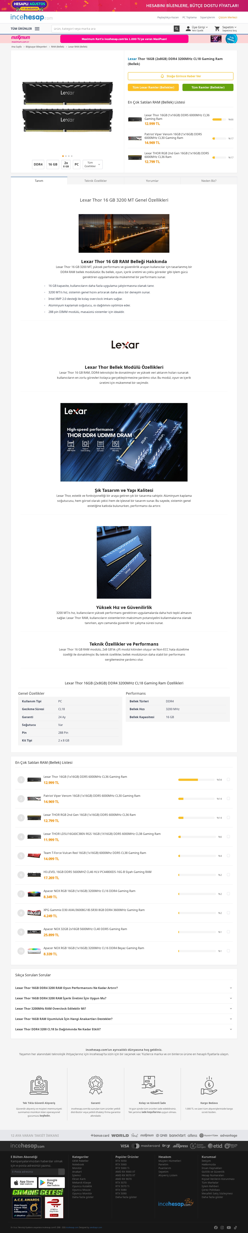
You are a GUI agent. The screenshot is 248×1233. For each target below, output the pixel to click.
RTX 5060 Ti (122, 1168)
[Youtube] (229, 1227)
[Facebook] (216, 1227)
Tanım (39, 181)
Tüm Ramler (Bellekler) (208, 87)
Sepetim (163, 1171)
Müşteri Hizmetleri (169, 1160)
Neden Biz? (208, 181)
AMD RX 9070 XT (125, 1175)
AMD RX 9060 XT (125, 1171)
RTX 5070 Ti (122, 1186)
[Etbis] (54, 1207)
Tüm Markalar (210, 1182)
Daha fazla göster (83, 1197)
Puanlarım (164, 1168)
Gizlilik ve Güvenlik (213, 1171)
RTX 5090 (121, 1193)
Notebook (78, 1164)
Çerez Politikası (211, 1189)
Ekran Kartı (79, 1179)
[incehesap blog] (176, 1192)
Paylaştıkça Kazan (168, 17)
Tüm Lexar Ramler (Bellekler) (153, 87)
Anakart (77, 1171)
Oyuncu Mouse (81, 1189)
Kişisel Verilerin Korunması (218, 1179)
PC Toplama (189, 17)
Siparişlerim (207, 17)
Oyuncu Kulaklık (82, 1186)
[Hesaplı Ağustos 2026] (124, 6)
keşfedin (45, 1115)
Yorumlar (152, 181)
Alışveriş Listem (167, 1175)
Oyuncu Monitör (82, 1193)
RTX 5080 (121, 1189)
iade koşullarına (151, 1112)
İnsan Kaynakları (212, 1168)
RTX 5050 (121, 1160)
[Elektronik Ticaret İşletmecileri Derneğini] (215, 1146)
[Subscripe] (61, 1171)
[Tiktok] (235, 1227)
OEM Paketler (80, 1160)
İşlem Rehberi (210, 1186)
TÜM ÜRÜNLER (21, 29)
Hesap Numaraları (213, 1175)
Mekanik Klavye (81, 1182)
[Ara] (177, 29)
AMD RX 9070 (123, 1179)
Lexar (132, 59)
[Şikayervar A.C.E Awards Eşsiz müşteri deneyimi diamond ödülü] (26, 1207)
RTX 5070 (121, 1182)
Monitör (77, 1168)
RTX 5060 (121, 1164)
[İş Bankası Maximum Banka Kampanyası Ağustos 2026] (124, 38)
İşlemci (76, 1175)
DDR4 (64, 272)
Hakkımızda (209, 1164)
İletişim (206, 1160)
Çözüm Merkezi (228, 17)
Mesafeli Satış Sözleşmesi (217, 1193)
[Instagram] (222, 1227)
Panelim (163, 1164)
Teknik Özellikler (95, 181)
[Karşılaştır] (228, 779)
